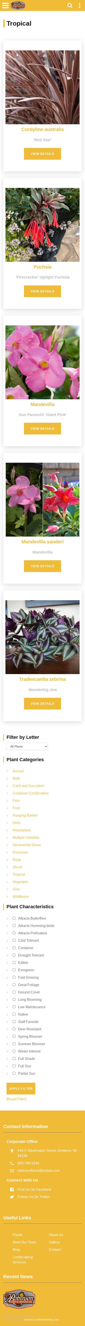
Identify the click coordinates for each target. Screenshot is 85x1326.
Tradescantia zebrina (42, 679)
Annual (18, 771)
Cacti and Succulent (28, 786)
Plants (17, 1235)
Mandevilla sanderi (43, 541)
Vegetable (20, 882)
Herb (16, 823)
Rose (17, 860)
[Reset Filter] (16, 1099)
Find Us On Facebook (34, 1189)
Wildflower (21, 896)
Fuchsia (42, 267)
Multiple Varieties (26, 837)
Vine (16, 889)
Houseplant (22, 830)
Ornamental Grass (27, 845)
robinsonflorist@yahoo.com (38, 1170)
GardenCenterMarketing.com (41, 1319)
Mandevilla (42, 404)
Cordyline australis (42, 129)
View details (42, 154)
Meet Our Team (24, 1242)
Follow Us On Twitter (33, 1197)
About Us (56, 1235)
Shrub (17, 867)
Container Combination (31, 793)
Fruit (16, 808)
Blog (16, 1249)
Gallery (54, 1242)
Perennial (20, 852)
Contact (55, 1249)
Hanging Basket (25, 815)
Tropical (19, 874)
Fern (16, 800)
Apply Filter (21, 1088)
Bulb (16, 778)
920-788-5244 (28, 1163)
